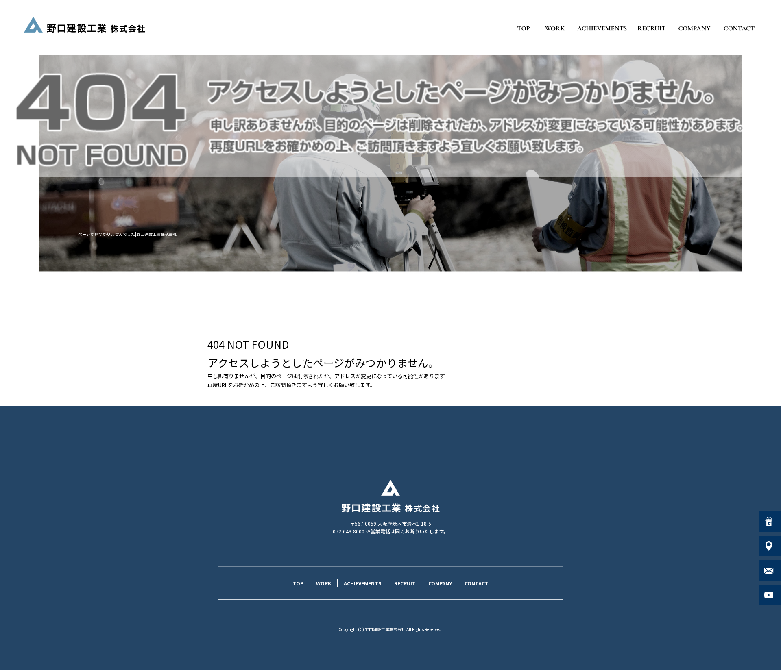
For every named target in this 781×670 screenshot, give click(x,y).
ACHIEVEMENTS (601, 28)
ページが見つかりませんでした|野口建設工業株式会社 (127, 234)
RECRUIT (651, 28)
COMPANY (694, 28)
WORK (555, 28)
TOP (523, 28)
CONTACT (739, 28)
